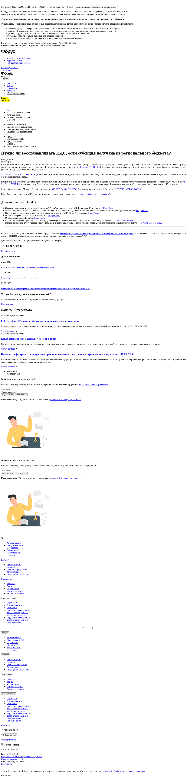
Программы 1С (14, 564)
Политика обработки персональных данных (21, 756)
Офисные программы (17, 569)
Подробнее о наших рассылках (93, 384)
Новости (11, 90)
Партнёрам (12, 603)
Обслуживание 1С (15, 545)
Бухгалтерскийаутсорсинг (14, 554)
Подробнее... (109, 208)
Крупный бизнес (14, 60)
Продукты (11, 83)
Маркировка (12, 548)
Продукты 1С (13, 136)
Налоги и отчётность (16, 124)
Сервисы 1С (12, 567)
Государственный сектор (18, 63)
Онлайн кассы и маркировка (20, 127)
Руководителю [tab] (13, 374)
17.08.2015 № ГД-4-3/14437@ (128, 189)
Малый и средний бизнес (18, 58)
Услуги (10, 85)
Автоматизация (14, 543)
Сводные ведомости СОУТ (13, 759)
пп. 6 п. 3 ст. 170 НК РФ (88, 167)
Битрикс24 (12, 144)
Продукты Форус (15, 141)
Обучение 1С (13, 550)
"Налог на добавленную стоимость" (93, 194)
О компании (12, 88)
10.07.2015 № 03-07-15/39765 (64, 189)
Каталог (5, 560)
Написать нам (10, 735)
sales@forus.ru (9, 740)
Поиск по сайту (14, 721)
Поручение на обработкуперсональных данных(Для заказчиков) (18, 619)
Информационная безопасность (21, 146)
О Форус (11, 120)
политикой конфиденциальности (65, 399)
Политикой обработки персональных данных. (123, 771)
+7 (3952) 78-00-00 (9, 67)
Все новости (7, 251)
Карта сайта (6, 764)
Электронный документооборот (22, 129)
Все (8, 110)
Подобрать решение (16, 93)
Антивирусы (13, 572)
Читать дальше (8, 331)
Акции (10, 586)
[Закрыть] (2, 103)
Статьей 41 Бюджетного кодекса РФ (18, 174)
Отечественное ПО (16, 139)
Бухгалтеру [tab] (12, 371)
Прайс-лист (12, 607)
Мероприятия (13, 588)
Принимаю (6, 775)
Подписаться (7, 304)
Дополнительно (8, 694)
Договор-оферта (14, 605)
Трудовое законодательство (19, 132)
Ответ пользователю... (125, 220)
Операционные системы (18, 574)
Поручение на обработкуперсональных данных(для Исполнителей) (18, 612)
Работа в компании (15, 593)
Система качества (15, 591)
